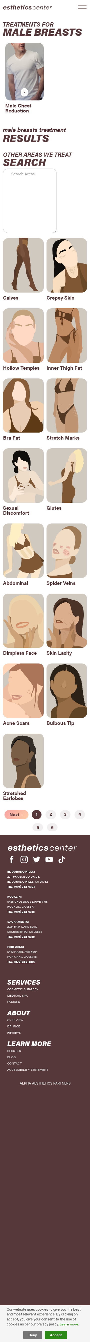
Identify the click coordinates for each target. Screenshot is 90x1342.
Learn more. (69, 1324)
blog (11, 1057)
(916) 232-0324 (24, 886)
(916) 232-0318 (24, 911)
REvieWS (14, 1032)
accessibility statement (27, 1069)
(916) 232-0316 (24, 936)
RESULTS (14, 1050)
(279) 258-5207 (24, 961)
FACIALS (13, 1001)
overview (15, 1020)
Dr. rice (13, 1026)
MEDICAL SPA (17, 995)
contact (14, 1063)
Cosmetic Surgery (22, 989)
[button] (82, 7)
